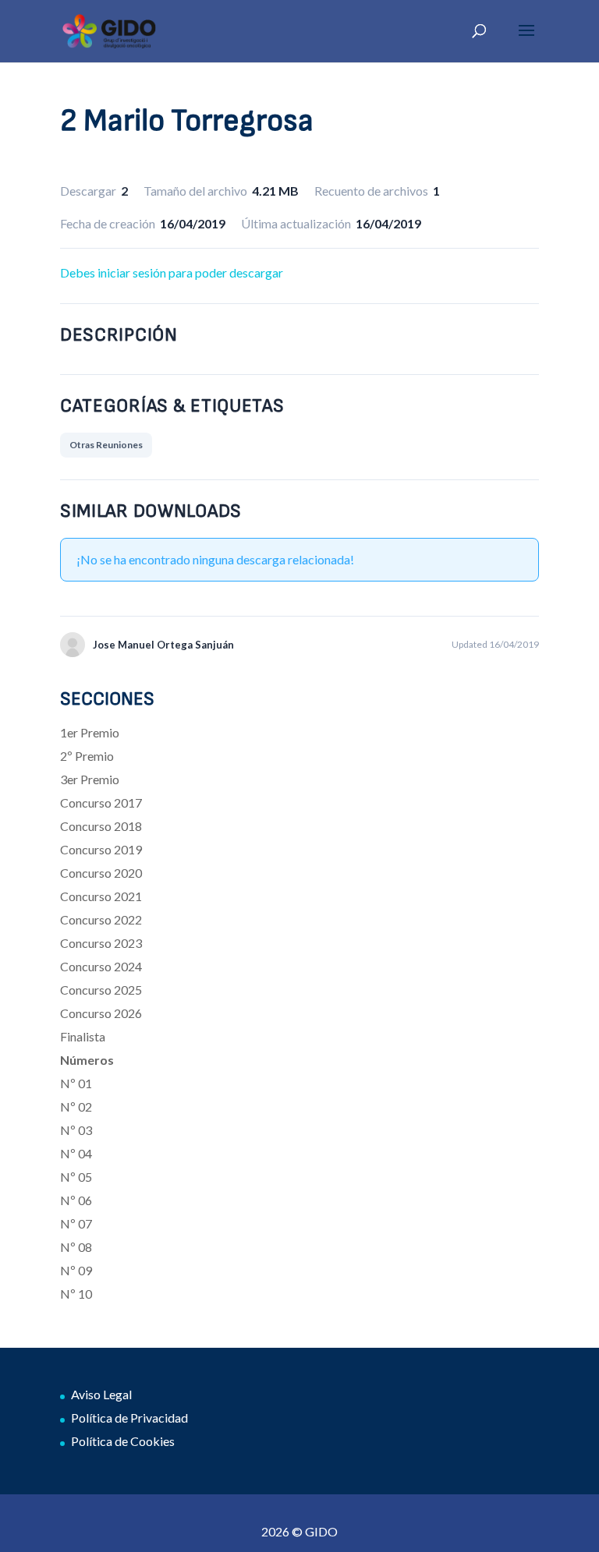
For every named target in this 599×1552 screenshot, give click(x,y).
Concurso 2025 (101, 989)
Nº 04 (76, 1153)
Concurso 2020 (101, 872)
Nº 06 (76, 1200)
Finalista (82, 1036)
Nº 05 (76, 1176)
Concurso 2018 (101, 825)
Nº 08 (76, 1246)
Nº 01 (76, 1083)
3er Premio (89, 779)
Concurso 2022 (101, 919)
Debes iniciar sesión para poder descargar (171, 272)
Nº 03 (76, 1129)
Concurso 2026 (101, 1013)
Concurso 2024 (101, 966)
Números (87, 1059)
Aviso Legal (101, 1394)
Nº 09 (76, 1270)
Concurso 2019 (101, 849)
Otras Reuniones (106, 445)
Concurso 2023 (101, 942)
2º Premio (87, 755)
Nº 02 (76, 1106)
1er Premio (89, 732)
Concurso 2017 (101, 802)
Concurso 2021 (101, 896)
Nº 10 (76, 1293)
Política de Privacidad (129, 1417)
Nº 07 (76, 1223)
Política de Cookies (123, 1441)
